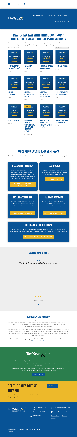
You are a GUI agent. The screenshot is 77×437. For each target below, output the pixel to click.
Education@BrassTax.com (40, 341)
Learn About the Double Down (38, 236)
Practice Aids (58, 15)
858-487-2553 (30, 4)
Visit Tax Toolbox (54, 179)
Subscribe (52, 386)
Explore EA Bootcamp (54, 213)
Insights (66, 15)
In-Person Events (38, 15)
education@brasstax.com (19, 4)
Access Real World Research (22, 184)
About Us (58, 21)
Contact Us (65, 21)
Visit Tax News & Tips (38, 374)
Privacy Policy (55, 416)
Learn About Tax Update (23, 213)
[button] (38, 304)
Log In (47, 4)
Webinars (50, 15)
